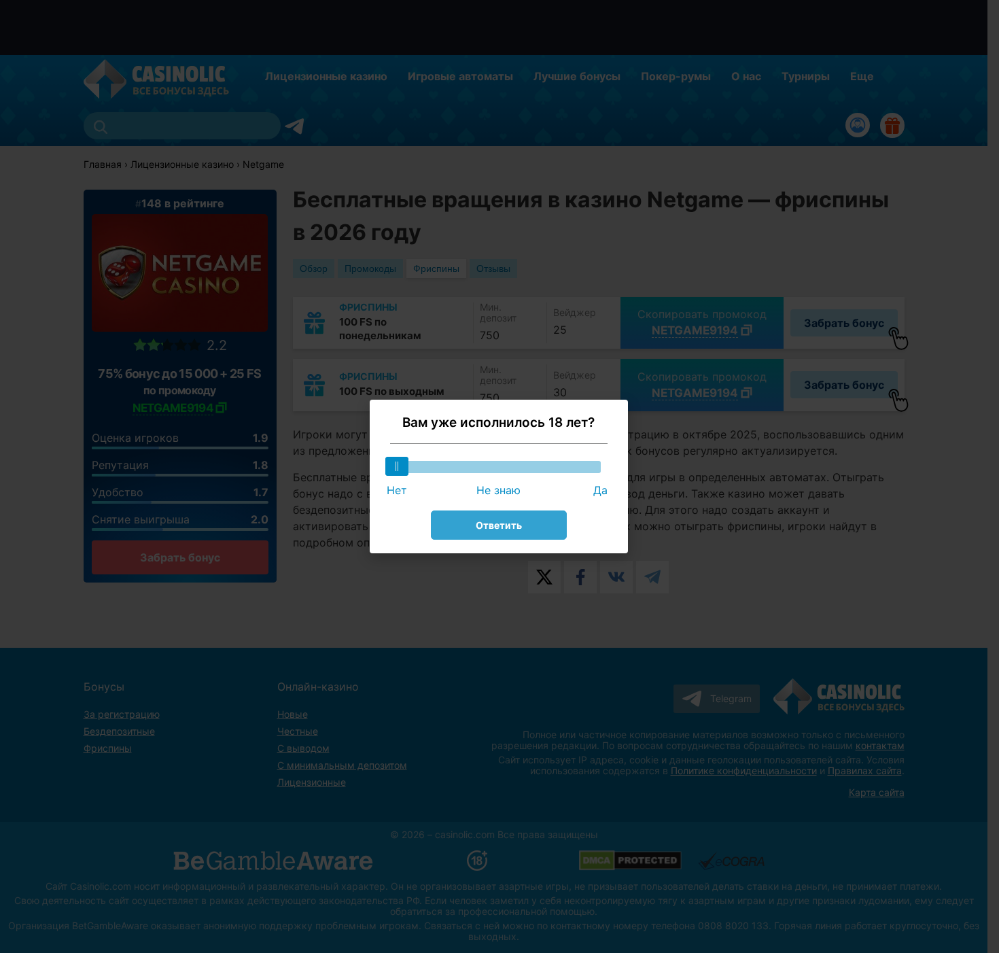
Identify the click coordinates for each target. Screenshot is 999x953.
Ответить (499, 525)
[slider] (396, 466)
